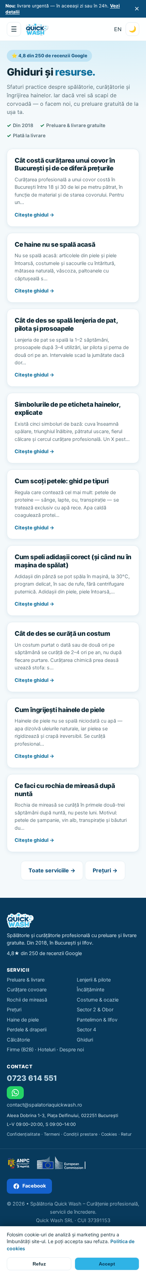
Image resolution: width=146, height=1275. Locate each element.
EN (118, 29)
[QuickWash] (36, 29)
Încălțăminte (90, 990)
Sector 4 (86, 1030)
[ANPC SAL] (18, 1163)
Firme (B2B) (20, 1050)
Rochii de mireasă (27, 1000)
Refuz (39, 1264)
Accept (107, 1264)
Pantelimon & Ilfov (97, 1020)
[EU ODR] (64, 1163)
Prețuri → (105, 870)
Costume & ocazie (97, 1000)
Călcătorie (18, 1040)
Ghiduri (85, 1040)
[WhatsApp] (15, 1092)
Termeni (52, 1134)
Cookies (109, 1134)
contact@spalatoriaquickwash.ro (44, 1105)
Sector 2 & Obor (95, 1010)
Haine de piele (23, 1020)
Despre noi (71, 1050)
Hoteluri (46, 1050)
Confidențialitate (23, 1134)
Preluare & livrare (25, 980)
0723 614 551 (32, 1078)
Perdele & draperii (27, 1030)
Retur (126, 1134)
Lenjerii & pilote (94, 980)
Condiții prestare (80, 1134)
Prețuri (14, 1010)
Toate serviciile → (52, 870)
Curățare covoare (27, 990)
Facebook (34, 1186)
